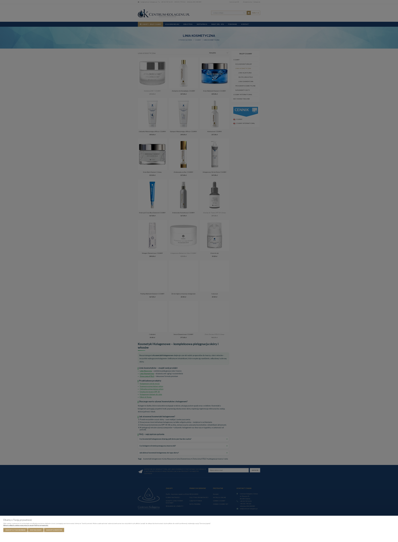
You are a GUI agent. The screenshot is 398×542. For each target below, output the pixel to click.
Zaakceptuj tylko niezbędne (15, 530)
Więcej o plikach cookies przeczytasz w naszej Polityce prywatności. (25, 525)
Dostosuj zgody (36, 530)
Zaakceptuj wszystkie (54, 530)
